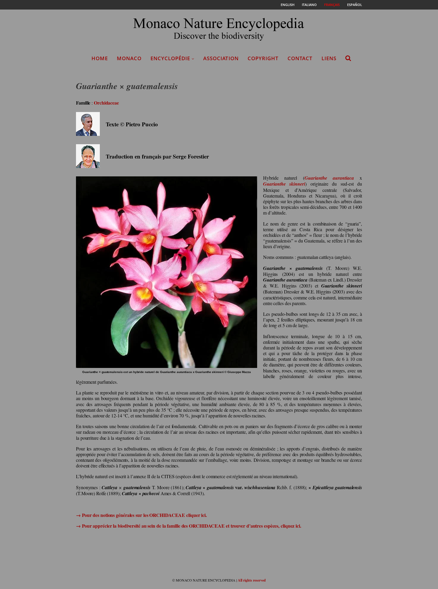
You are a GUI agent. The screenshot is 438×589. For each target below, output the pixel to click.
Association (221, 58)
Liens (328, 58)
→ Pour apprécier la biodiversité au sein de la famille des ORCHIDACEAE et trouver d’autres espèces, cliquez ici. (188, 525)
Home (99, 58)
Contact (300, 58)
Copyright (263, 58)
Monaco (129, 58)
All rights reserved (252, 580)
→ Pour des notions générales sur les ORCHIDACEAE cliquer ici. (141, 515)
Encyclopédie (170, 58)
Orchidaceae (106, 102)
